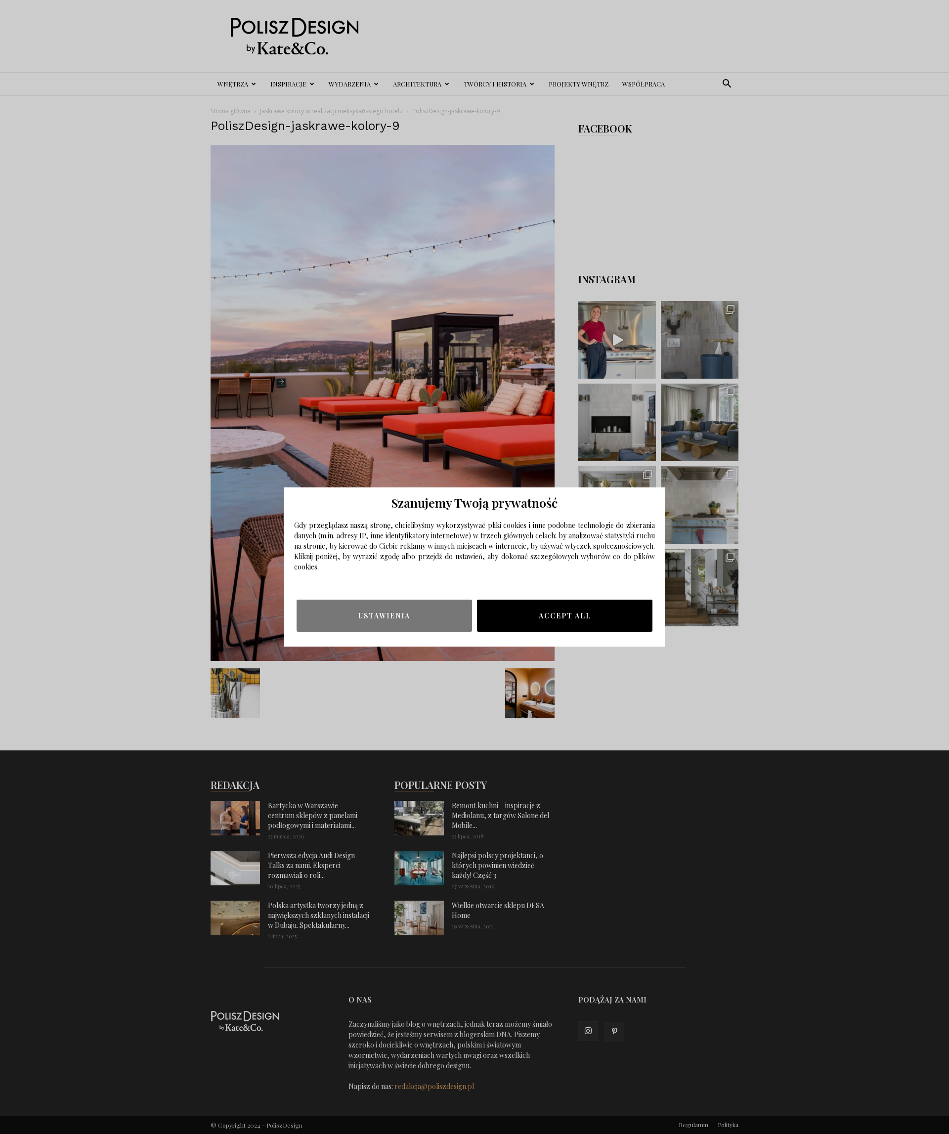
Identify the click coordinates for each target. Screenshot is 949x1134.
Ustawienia (384, 615)
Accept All (565, 615)
